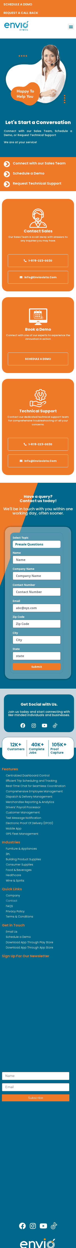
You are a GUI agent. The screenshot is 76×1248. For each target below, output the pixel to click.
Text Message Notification (23, 818)
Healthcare (13, 875)
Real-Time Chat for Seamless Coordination (35, 786)
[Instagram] (34, 725)
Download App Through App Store (29, 947)
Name (17, 552)
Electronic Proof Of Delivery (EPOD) (29, 823)
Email (16, 601)
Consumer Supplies (19, 864)
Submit (36, 667)
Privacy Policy (15, 911)
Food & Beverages (19, 870)
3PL (8, 854)
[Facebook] (23, 725)
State (16, 649)
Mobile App (13, 828)
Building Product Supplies (23, 859)
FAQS (9, 906)
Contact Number (24, 585)
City (15, 633)
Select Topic (20, 537)
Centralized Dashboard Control (27, 775)
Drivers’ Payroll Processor (23, 807)
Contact (11, 901)
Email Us (11, 932)
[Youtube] (44, 725)
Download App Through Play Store (29, 942)
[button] (71, 26)
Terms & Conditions (19, 916)
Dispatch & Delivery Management (29, 797)
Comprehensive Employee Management (34, 791)
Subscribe (35, 1098)
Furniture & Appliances (21, 849)
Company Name (23, 569)
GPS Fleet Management (22, 834)
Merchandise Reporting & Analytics (30, 802)
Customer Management (23, 812)
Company (13, 895)
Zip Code (18, 616)
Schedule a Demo (18, 937)
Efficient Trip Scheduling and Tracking (31, 781)
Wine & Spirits (15, 881)
